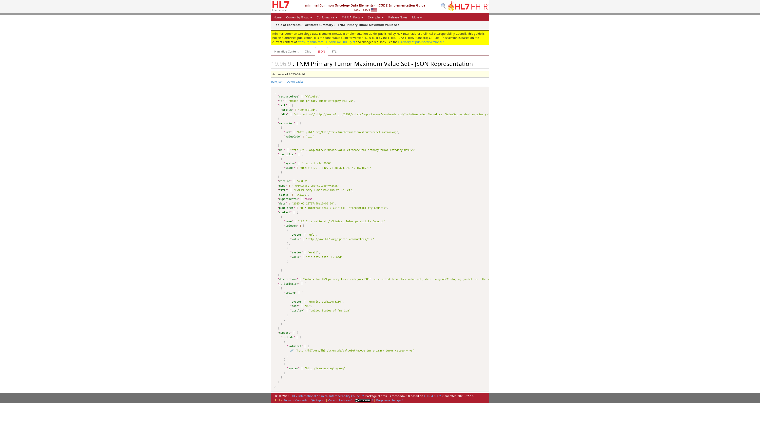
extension (286, 123)
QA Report (318, 400)
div (284, 114)
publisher (286, 207)
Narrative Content (286, 51)
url (287, 132)
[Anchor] (476, 63)
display (297, 310)
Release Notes (398, 17)
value (289, 167)
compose (284, 332)
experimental (288, 199)
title (283, 190)
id (280, 100)
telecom (290, 225)
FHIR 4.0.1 (431, 396)
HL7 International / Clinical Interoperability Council (326, 396)
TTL (334, 51)
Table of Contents (295, 400)
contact (284, 212)
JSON (321, 51)
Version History (338, 400)
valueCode (292, 136)
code (295, 306)
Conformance (326, 17)
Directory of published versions (419, 42)
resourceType (288, 96)
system (290, 163)
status (287, 109)
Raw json (277, 81)
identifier (287, 154)
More (416, 17)
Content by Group (298, 17)
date (282, 203)
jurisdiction (288, 283)
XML (308, 51)
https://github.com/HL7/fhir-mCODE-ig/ (325, 42)
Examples (375, 17)
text (282, 105)
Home (277, 17)
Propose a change (388, 400)
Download (294, 81)
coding (290, 292)
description (287, 279)
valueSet (295, 346)
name (282, 185)
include (287, 337)
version (284, 181)
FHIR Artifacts (351, 17)
